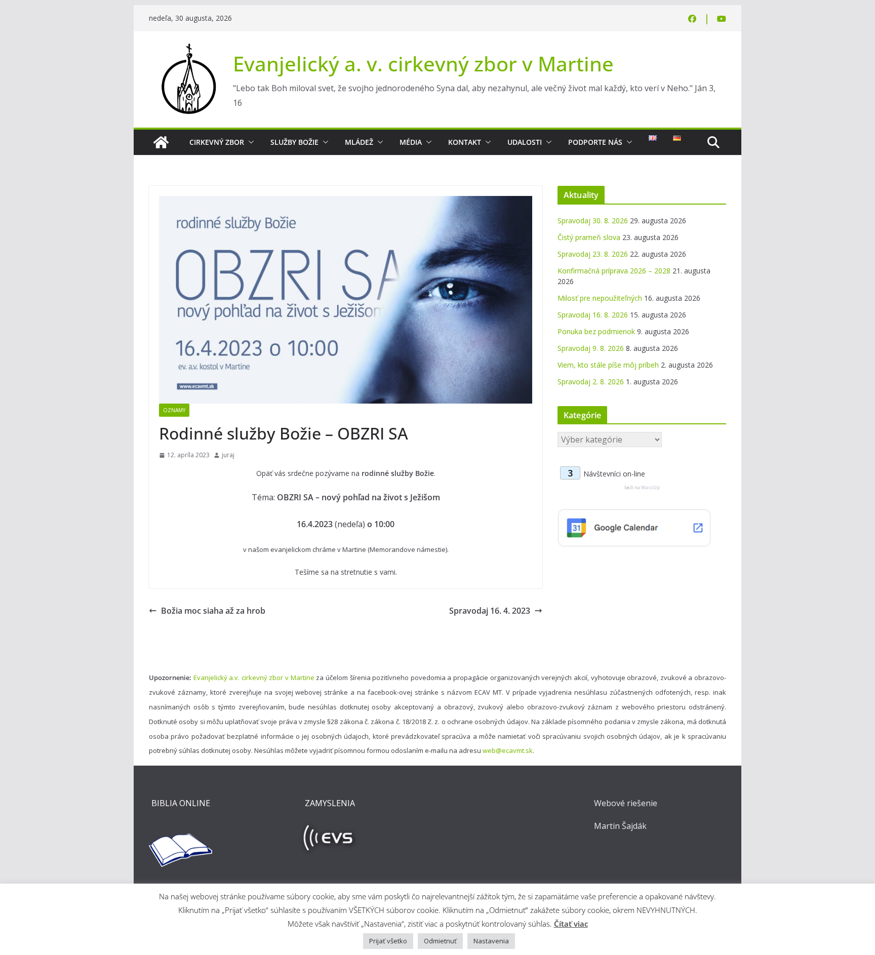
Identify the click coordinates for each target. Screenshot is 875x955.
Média (411, 142)
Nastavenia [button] (491, 940)
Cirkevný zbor (216, 142)
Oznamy (174, 410)
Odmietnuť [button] (440, 940)
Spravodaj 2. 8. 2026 (591, 381)
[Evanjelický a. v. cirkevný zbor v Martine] (161, 142)
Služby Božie (294, 142)
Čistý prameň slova (589, 237)
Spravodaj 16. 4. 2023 (489, 610)
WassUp (650, 487)
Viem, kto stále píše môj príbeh (608, 365)
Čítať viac (571, 924)
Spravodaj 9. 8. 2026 (591, 348)
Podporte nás (595, 142)
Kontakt (464, 142)
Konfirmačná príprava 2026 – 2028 (614, 270)
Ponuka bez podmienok (596, 331)
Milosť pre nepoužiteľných (600, 298)
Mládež (359, 142)
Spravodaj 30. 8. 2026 (593, 220)
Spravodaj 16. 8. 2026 (593, 315)
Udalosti (524, 142)
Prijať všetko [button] (388, 940)
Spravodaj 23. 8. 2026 (593, 254)
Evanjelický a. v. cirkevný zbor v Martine (423, 63)
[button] (249, 142)
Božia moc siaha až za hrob (213, 610)
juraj (228, 455)
